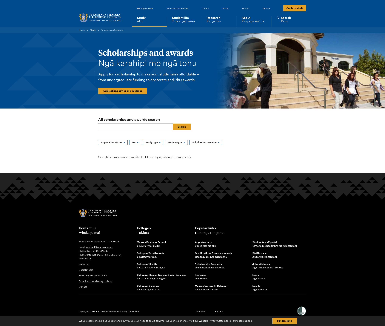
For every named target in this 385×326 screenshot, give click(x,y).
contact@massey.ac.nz (99, 247)
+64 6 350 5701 (112, 254)
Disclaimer (200, 311)
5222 (88, 258)
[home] (103, 17)
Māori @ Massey (145, 8)
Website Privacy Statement (214, 320)
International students (177, 8)
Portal (225, 8)
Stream (245, 8)
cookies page (244, 320)
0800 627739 (100, 250)
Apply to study (294, 8)
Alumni (266, 8)
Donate (83, 286)
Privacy (219, 311)
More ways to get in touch (93, 275)
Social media (86, 269)
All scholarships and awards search (129, 119)
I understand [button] (284, 320)
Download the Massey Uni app (95, 281)
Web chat (84, 264)
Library (205, 8)
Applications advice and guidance (122, 90)
